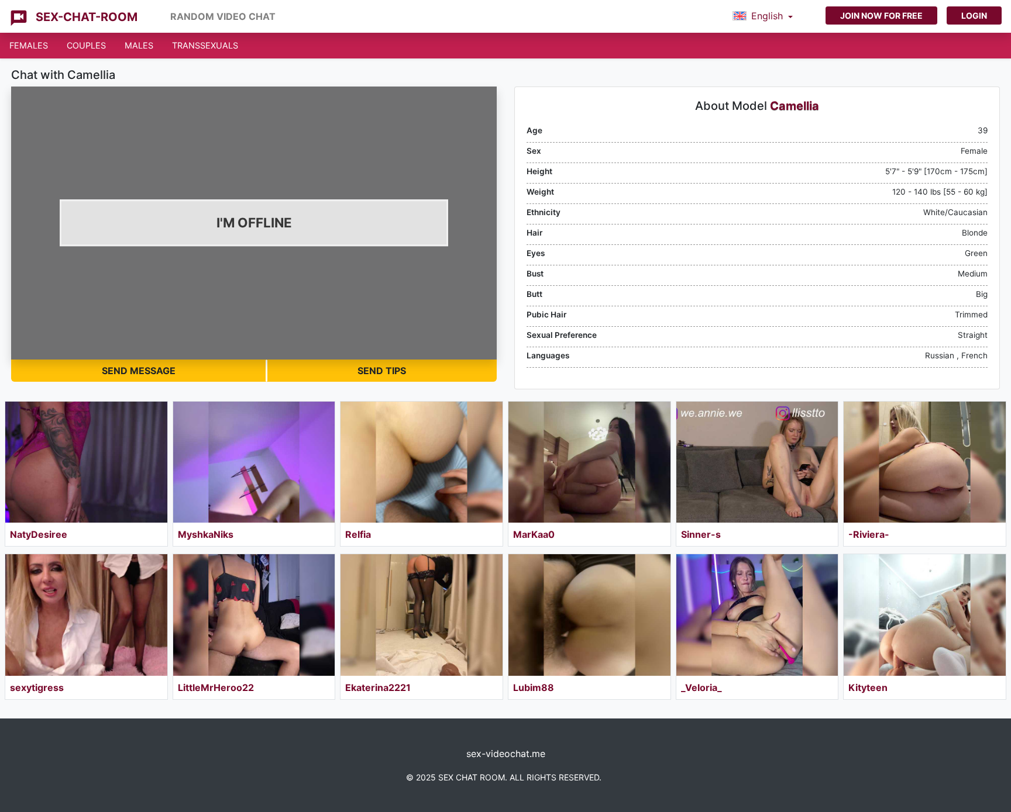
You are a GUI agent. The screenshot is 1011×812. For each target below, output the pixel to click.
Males (139, 45)
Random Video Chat (223, 16)
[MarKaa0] (589, 462)
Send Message (139, 370)
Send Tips (381, 370)
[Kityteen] (925, 614)
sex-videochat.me (505, 753)
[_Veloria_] (757, 614)
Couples (86, 45)
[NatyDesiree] (86, 462)
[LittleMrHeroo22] (254, 614)
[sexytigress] (86, 614)
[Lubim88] (589, 614)
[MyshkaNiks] (254, 462)
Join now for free (881, 15)
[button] (762, 16)
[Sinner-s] (757, 462)
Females (28, 45)
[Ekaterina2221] (422, 614)
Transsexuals (205, 45)
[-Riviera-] (925, 462)
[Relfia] (422, 462)
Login (974, 15)
